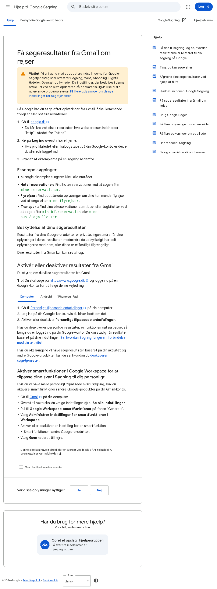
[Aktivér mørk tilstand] (96, 580)
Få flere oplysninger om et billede (183, 134)
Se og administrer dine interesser (183, 152)
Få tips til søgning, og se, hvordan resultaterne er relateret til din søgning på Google (183, 53)
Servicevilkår (50, 580)
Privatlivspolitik (31, 580)
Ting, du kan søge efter (176, 67)
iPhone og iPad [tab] (67, 296)
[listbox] (77, 580)
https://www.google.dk (67, 280)
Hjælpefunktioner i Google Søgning (184, 91)
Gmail (34, 397)
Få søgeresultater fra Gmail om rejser (183, 103)
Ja (79, 490)
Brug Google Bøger (173, 115)
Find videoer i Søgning (175, 143)
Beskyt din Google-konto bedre (41, 20)
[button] (8, 7)
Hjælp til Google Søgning (35, 7)
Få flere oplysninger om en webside (184, 124)
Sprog (70, 575)
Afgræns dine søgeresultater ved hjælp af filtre (183, 79)
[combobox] (129, 7)
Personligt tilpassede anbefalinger (57, 308)
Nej (99, 490)
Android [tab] (46, 296)
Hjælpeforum (203, 20)
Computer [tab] (27, 296)
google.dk (38, 122)
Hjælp (10, 20)
